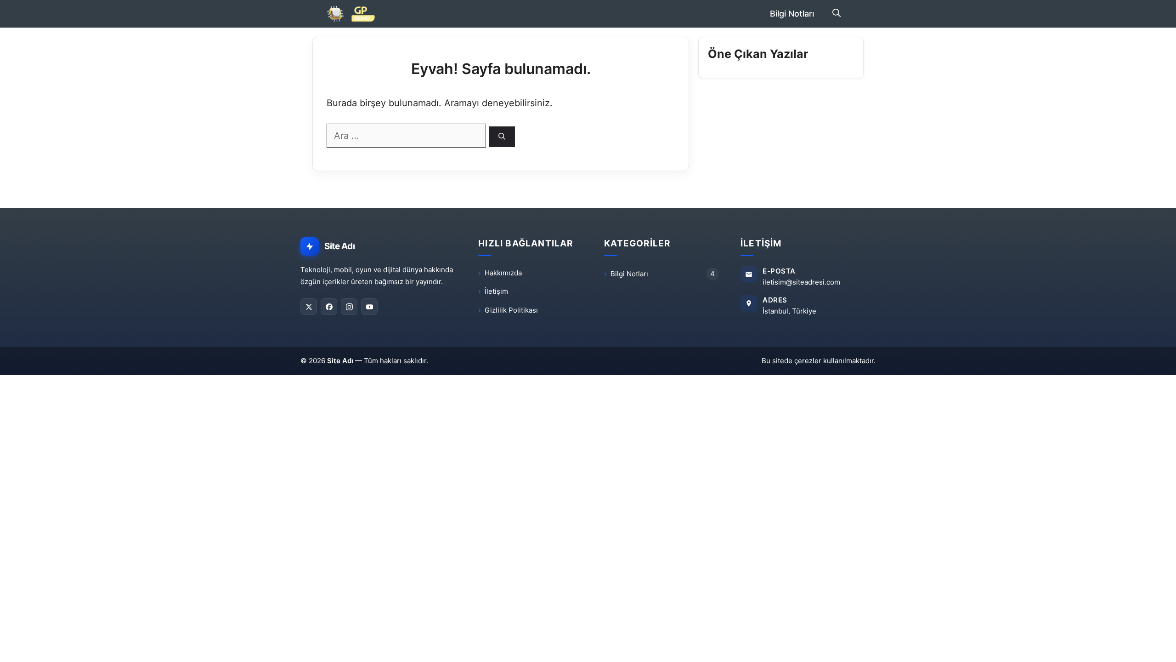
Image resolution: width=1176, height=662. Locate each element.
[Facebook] (329, 306)
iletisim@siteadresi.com (801, 282)
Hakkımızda (503, 272)
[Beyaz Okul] (355, 14)
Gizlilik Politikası (511, 310)
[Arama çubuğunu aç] (836, 14)
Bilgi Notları (792, 13)
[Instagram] (349, 306)
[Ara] (502, 136)
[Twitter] (308, 306)
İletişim (496, 291)
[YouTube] (369, 306)
